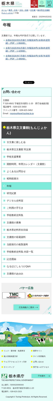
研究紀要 (11, 193)
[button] (34, 4)
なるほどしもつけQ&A (19, 266)
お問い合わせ (38, 362)
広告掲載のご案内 (26, 307)
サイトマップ (9, 367)
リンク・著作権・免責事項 (14, 351)
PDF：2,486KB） (18, 59)
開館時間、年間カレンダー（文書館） (27, 164)
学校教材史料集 (15, 215)
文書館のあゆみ (15, 273)
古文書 (32, 10)
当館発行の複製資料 (17, 244)
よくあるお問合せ (16, 171)
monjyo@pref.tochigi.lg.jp (22, 113)
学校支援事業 (14, 156)
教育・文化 (13, 10)
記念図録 (11, 259)
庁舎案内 (41, 376)
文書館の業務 (14, 222)
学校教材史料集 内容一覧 (20, 251)
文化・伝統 (23, 10)
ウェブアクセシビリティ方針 (15, 362)
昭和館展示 (13, 178)
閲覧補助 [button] (42, 6)
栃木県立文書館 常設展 (19, 149)
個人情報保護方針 (11, 356)
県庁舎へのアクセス (41, 367)
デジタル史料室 (15, 200)
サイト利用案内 (39, 356)
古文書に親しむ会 (16, 142)
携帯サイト (37, 351)
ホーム (4, 10)
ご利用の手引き (15, 208)
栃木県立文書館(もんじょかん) (26, 130)
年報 (9, 186)
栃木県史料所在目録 (17, 230)
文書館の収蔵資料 (16, 237)
